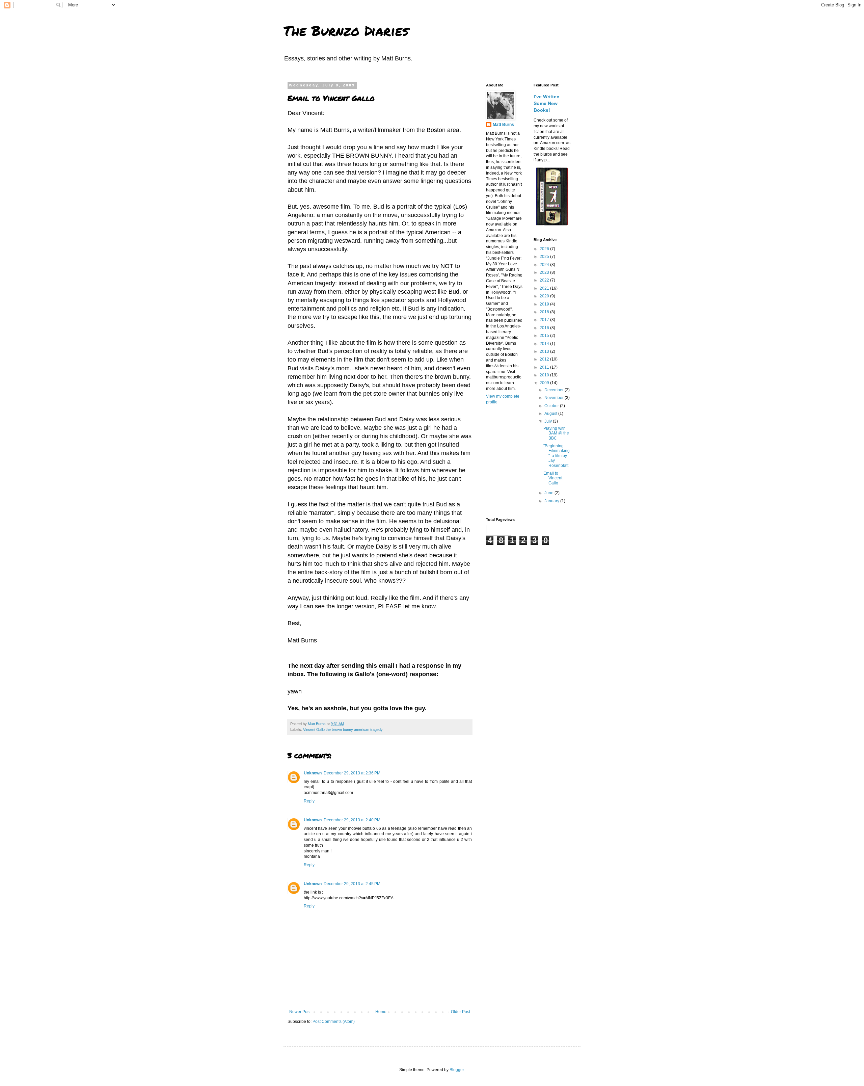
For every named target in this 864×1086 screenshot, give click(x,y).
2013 (545, 351)
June (549, 493)
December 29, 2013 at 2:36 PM (352, 773)
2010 (545, 375)
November (554, 397)
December (554, 390)
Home (380, 1011)
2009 (545, 382)
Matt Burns (503, 124)
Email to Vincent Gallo (552, 478)
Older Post (460, 1011)
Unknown (313, 773)
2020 (545, 296)
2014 (545, 343)
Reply (309, 801)
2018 (545, 312)
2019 (545, 304)
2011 (545, 367)
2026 (545, 248)
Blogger (457, 1069)
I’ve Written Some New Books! (547, 103)
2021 (545, 288)
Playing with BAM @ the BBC (556, 433)
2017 (545, 319)
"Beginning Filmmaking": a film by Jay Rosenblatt (556, 456)
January (552, 501)
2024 (545, 264)
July (548, 421)
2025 (545, 256)
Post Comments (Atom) (334, 1021)
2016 (545, 327)
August (551, 413)
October (552, 405)
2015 (545, 335)
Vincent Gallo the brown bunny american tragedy (343, 729)
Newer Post (299, 1011)
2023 (545, 272)
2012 (545, 359)
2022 (545, 280)
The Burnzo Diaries (346, 30)
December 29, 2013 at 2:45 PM (352, 883)
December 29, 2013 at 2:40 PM (352, 820)
